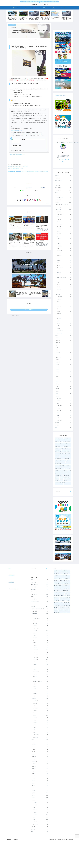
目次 (9, 568)
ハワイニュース (18, 171)
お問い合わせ (11, 575)
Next (72, 15)
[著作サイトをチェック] (18, 200)
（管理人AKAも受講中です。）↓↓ (62, 95)
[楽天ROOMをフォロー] (35, 200)
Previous (6, 15)
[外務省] (16, 141)
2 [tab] (39, 22)
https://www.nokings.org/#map (17, 130)
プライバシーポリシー (13, 589)
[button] (42, 39)
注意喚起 (46, 171)
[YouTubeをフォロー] (28, 200)
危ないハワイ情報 (12, 171)
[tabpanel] (13, 16)
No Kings (42, 171)
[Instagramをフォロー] (25, 200)
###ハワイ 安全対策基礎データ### (15, 168)
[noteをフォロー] (32, 200)
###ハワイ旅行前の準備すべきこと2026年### (18, 166)
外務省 (23, 139)
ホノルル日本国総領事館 (29, 171)
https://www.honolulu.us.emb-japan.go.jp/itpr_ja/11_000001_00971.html (26, 133)
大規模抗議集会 (37, 171)
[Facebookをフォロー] (23, 200)
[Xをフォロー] (20, 200)
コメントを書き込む (29, 309)
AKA (63, 152)
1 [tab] (37, 22)
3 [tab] (41, 22)
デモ (23, 171)
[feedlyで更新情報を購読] (37, 200)
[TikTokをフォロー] (30, 200)
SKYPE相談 (11, 582)
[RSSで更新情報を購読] (40, 200)
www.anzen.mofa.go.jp (17, 146)
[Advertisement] (29, 177)
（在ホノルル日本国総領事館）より (17, 154)
